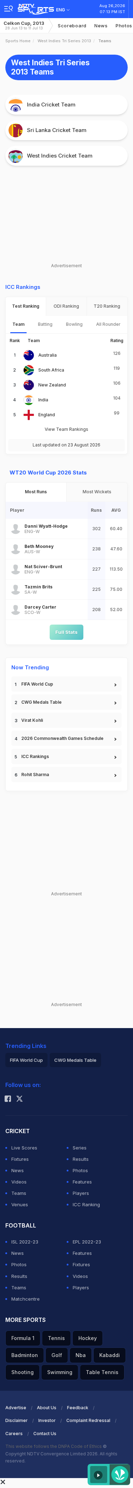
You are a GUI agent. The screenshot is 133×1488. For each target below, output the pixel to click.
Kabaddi (109, 1355)
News (101, 25)
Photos (80, 1170)
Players (81, 1193)
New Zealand (52, 385)
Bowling (74, 324)
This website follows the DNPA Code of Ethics (54, 1446)
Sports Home (18, 40)
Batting (45, 324)
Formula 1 (22, 1338)
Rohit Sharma (35, 774)
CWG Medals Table (41, 702)
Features (82, 1182)
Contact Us (44, 1433)
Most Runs (36, 491)
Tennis (56, 1338)
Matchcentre (25, 1299)
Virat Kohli (32, 720)
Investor (47, 1420)
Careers (14, 1433)
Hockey (87, 1338)
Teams (18, 1193)
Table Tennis (102, 1372)
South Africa (51, 370)
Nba (81, 1355)
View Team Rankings (66, 429)
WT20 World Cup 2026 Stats (48, 472)
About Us (46, 1407)
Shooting (22, 1372)
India (43, 399)
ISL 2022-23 (24, 1242)
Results (81, 1159)
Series (80, 1148)
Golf (56, 1355)
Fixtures (20, 1159)
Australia (47, 355)
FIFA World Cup (37, 684)
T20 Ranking (107, 306)
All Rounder (108, 324)
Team (18, 324)
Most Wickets (97, 491)
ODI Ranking (66, 306)
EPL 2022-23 (87, 1242)
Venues (19, 1204)
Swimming (59, 1372)
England (46, 414)
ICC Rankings (35, 756)
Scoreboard (72, 25)
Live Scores (24, 1148)
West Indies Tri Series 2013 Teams (50, 67)
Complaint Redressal (88, 1420)
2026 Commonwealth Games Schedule (62, 738)
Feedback (77, 1407)
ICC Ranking (86, 1204)
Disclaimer (16, 1420)
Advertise (15, 1407)
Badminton (24, 1355)
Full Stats (66, 632)
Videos (19, 1182)
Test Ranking (25, 306)
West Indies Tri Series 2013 (64, 40)
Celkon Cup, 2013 (24, 25)
